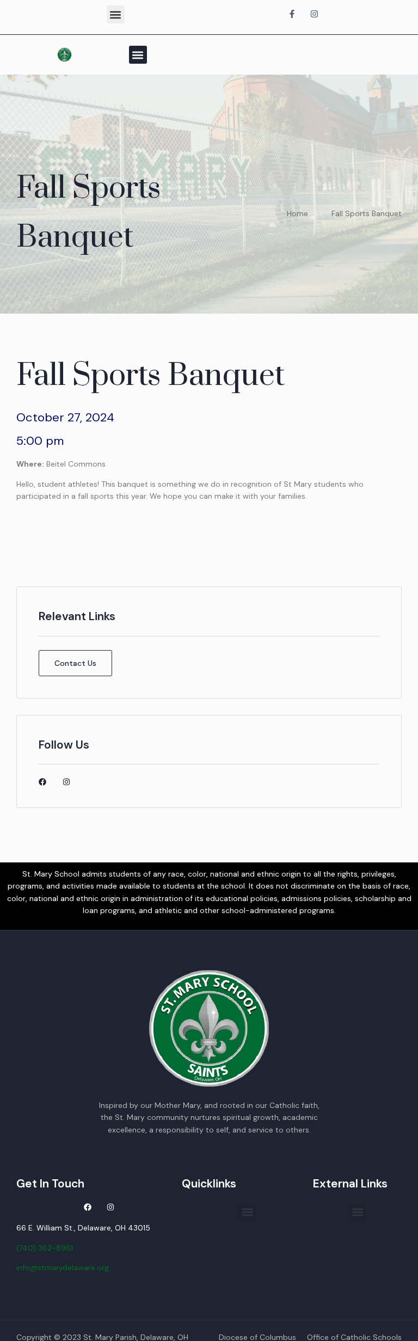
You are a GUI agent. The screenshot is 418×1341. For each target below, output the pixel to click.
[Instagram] (66, 782)
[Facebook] (42, 782)
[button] (116, 14)
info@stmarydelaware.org (62, 1267)
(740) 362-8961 (44, 1248)
